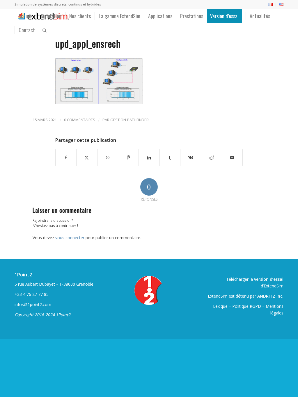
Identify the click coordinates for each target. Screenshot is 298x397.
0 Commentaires (79, 119)
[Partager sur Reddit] (211, 157)
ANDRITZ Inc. (270, 296)
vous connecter (69, 237)
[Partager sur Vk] (190, 157)
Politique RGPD (246, 306)
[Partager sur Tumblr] (170, 157)
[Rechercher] (44, 30)
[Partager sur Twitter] (87, 157)
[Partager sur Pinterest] (128, 157)
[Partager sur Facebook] (66, 157)
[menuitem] (270, 4)
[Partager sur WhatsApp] (107, 157)
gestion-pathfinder (129, 119)
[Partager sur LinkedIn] (149, 157)
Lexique (220, 306)
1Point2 (23, 274)
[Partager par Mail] (232, 157)
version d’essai (268, 279)
